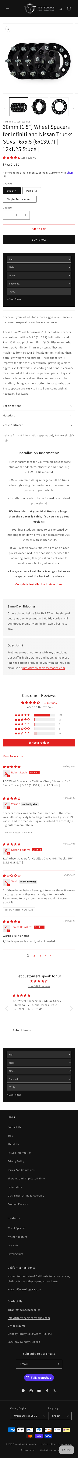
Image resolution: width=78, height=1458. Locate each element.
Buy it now (39, 239)
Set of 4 (12, 190)
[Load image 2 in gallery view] (39, 106)
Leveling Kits (15, 1254)
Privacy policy (65, 1444)
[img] (12, 767)
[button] (7, 8)
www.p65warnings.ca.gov (24, 1289)
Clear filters (14, 299)
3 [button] (40, 955)
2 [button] (34, 955)
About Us (13, 1144)
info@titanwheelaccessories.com (43, 668)
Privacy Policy (16, 1161)
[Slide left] (4, 107)
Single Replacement (20, 199)
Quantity (7, 207)
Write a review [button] (39, 743)
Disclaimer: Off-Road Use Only (26, 1195)
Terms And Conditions (21, 1170)
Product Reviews (18, 1204)
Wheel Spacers (16, 1228)
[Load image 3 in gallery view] (59, 106)
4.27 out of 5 (49, 703)
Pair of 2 (31, 190)
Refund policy (48, 1444)
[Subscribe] (58, 1364)
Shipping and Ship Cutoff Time (26, 1178)
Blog (10, 1135)
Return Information (20, 1152)
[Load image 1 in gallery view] (18, 106)
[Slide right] (74, 107)
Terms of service (29, 1450)
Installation (15, 1187)
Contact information (50, 1450)
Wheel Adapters (17, 1236)
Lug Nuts (13, 1245)
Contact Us (14, 1127)
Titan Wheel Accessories (25, 1444)
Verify (12, 291)
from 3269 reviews (39, 986)
